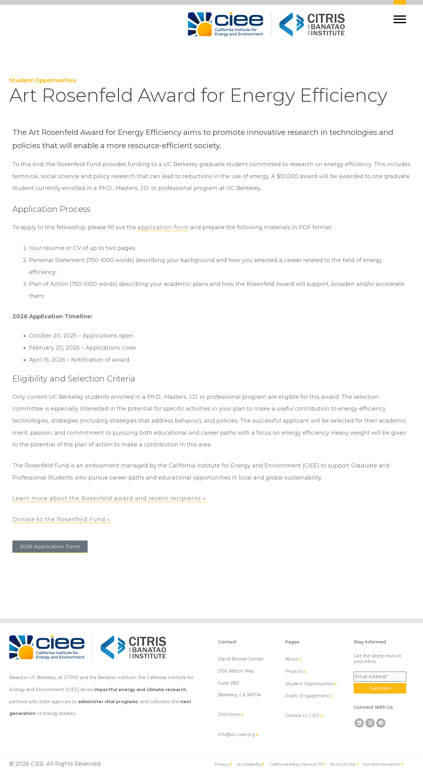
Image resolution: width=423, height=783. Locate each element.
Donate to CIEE (302, 715)
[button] (400, 19)
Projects (294, 671)
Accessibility (249, 764)
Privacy (222, 764)
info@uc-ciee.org (236, 734)
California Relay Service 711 (295, 764)
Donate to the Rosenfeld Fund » (61, 519)
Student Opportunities (42, 80)
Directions (229, 714)
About (292, 659)
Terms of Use (342, 764)
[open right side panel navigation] (401, 15)
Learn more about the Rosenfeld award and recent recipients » (109, 498)
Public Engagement (307, 696)
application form (163, 227)
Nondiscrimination (381, 764)
